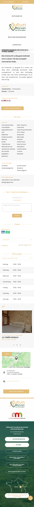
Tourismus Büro (17, 451)
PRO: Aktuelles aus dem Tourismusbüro (17, 465)
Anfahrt (6, 354)
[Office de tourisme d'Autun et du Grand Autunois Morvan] (17, 27)
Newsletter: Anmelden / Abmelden (17, 457)
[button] (17, 16)
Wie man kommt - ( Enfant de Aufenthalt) (17, 495)
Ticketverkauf (8, 2)
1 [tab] (13, 345)
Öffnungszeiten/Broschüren (17, 471)
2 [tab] (17, 345)
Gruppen (25, 2)
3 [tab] (20, 345)
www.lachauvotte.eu (13, 381)
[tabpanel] (17, 326)
